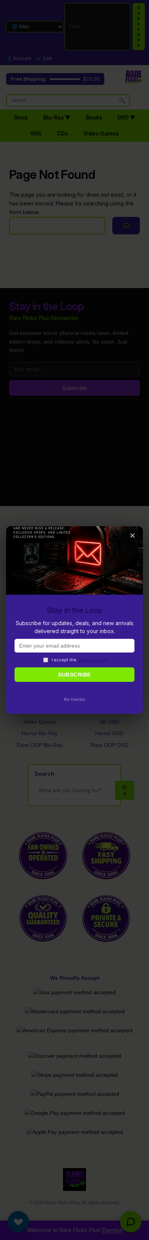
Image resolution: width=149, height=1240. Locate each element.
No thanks (74, 699)
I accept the (80, 659)
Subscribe (74, 675)
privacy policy (93, 659)
